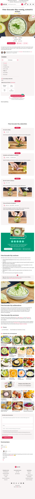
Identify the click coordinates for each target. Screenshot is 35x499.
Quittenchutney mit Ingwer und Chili (4, 411)
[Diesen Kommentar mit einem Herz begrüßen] (1, 448)
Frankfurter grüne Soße (3, 379)
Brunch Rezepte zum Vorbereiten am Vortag (17, 329)
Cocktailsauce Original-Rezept (4, 399)
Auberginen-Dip (17, 322)
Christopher (21, 51)
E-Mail (18, 471)
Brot (17, 317)
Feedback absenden (7, 437)
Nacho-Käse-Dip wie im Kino (12, 379)
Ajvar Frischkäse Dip (16, 411)
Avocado (5, 63)
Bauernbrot (11, 455)
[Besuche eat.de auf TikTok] (18, 483)
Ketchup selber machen (27, 367)
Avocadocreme (4, 356)
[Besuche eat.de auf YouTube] (11, 483)
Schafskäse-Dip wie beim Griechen (29, 356)
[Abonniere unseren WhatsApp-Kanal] (16, 483)
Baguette (21, 317)
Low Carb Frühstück (5, 329)
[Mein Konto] (30, 4)
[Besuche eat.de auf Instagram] (14, 483)
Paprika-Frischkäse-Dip (20, 379)
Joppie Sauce (14, 367)
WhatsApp (18, 473)
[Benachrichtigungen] (28, 4)
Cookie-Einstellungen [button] (29, 479)
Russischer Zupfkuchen (5, 478)
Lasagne (6, 476)
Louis (31, 51)
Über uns (29, 473)
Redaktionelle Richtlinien (29, 478)
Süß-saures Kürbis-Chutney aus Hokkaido (27, 399)
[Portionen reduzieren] (2, 60)
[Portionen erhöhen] (18, 60)
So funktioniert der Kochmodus (17, 97)
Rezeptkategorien (5, 471)
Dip (11, 7)
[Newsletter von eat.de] (17, 385)
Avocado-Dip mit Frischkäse (17, 345)
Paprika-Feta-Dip (21, 356)
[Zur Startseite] (4, 4)
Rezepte (3, 7)
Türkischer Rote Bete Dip (28, 411)
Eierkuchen (5, 479)
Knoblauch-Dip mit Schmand (29, 379)
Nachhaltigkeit (29, 476)
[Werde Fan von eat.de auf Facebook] (23, 483)
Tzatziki (2, 367)
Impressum (29, 471)
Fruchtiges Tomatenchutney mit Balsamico (17, 399)
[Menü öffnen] (33, 4)
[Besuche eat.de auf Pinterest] (21, 483)
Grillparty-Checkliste (23, 323)
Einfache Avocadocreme (28, 345)
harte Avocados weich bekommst (15, 278)
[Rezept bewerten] (17, 241)
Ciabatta (28, 317)
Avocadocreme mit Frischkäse (4, 345)
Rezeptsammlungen (6, 473)
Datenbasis (13, 82)
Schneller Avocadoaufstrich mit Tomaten (12, 355)
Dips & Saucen (8, 7)
